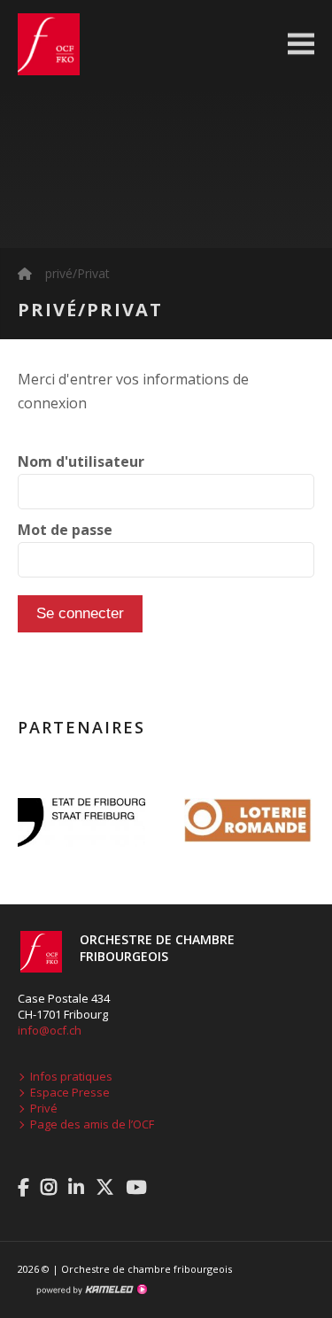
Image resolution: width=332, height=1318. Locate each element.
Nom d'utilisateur (81, 461)
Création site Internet (91, 1289)
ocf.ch (40, 44)
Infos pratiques (71, 1076)
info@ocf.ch (49, 1030)
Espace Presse (70, 1092)
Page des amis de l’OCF (92, 1124)
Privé (44, 1108)
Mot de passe (65, 529)
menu (301, 44)
